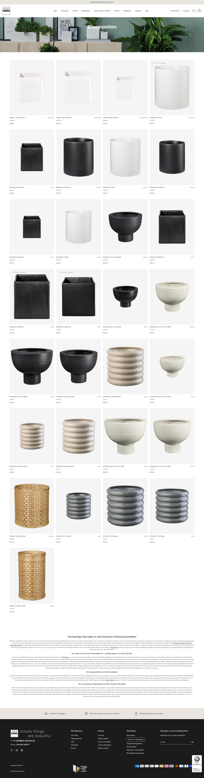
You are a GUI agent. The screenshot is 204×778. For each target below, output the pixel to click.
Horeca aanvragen (104, 745)
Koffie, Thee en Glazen (102, 11)
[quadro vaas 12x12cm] (32, 87)
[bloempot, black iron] (32, 157)
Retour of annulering (135, 739)
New (55, 11)
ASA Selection (20, 771)
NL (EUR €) (175, 11)
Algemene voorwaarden (135, 750)
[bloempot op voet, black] (125, 227)
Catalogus (74, 745)
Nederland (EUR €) (16, 765)
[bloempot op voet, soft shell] (172, 297)
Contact (101, 735)
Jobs (72, 742)
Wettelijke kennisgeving (135, 753)
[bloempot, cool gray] (78, 506)
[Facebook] (12, 750)
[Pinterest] (22, 750)
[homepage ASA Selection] (17, 11)
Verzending (131, 735)
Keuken (117, 11)
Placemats (127, 11)
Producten (64, 11)
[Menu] (200, 756)
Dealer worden (103, 748)
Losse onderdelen (104, 742)
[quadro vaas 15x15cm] (78, 87)
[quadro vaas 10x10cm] (125, 87)
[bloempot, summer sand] (125, 366)
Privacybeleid (131, 747)
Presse (73, 748)
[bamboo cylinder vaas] (32, 506)
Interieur (138, 11)
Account (186, 11)
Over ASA (74, 735)
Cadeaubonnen (76, 739)
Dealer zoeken (103, 739)
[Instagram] (17, 750)
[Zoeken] (194, 10)
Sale (146, 11)
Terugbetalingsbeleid (134, 744)
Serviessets (86, 11)
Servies (75, 11)
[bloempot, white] (125, 157)
